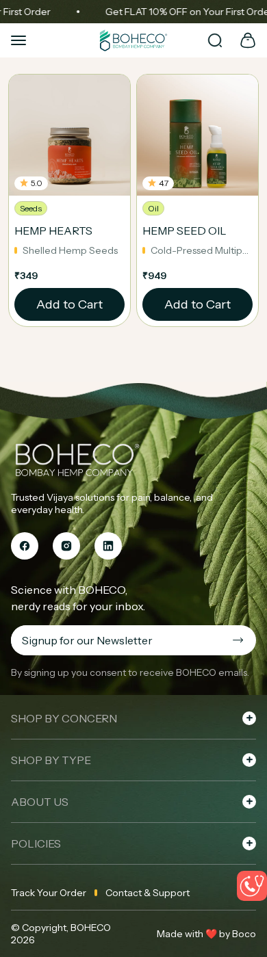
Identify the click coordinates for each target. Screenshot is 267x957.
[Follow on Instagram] (66, 546)
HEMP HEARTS (53, 230)
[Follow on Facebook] (24, 546)
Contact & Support (147, 893)
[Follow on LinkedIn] (108, 546)
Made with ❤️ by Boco (206, 934)
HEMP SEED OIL (184, 230)
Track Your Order (48, 893)
